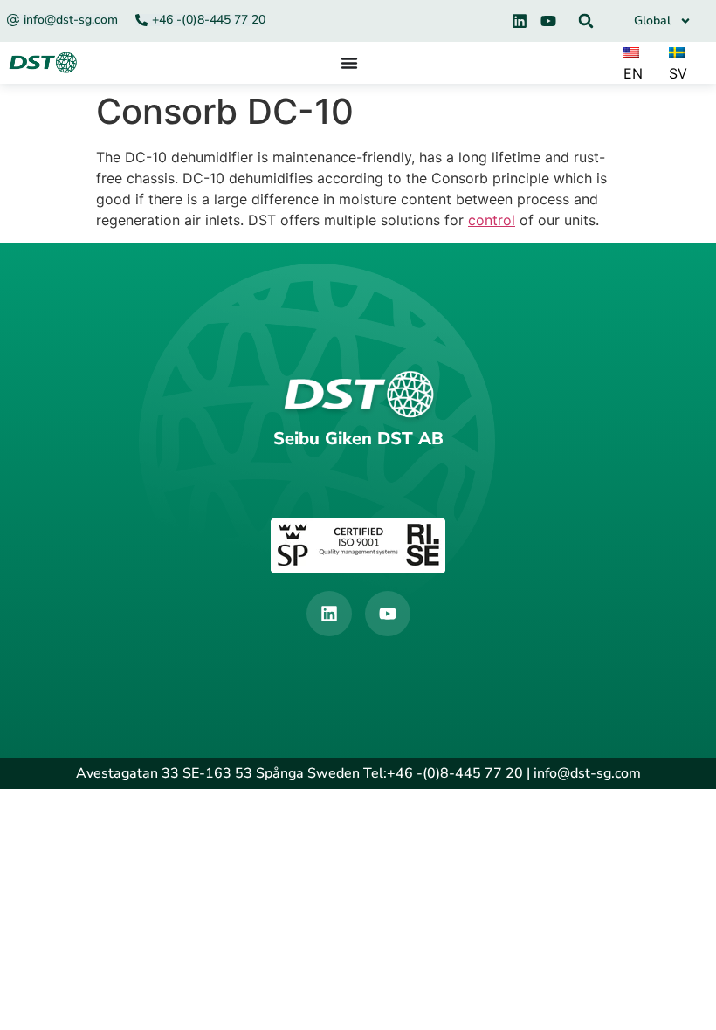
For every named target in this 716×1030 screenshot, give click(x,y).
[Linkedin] (519, 21)
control (491, 220)
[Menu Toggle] (349, 63)
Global (652, 20)
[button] (586, 21)
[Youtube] (548, 21)
